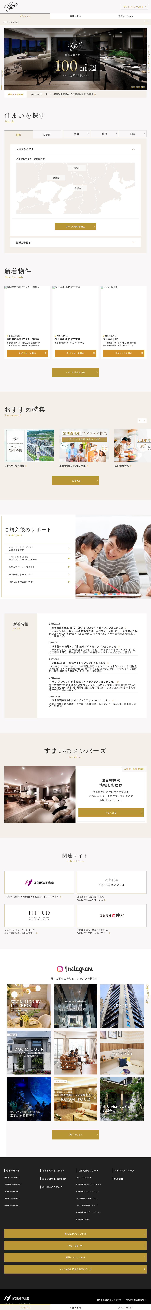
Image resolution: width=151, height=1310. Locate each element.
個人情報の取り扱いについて (109, 1300)
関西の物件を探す (12, 1177)
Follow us (75, 1134)
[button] (132, 87)
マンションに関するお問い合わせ (75, 1269)
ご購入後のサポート (88, 1170)
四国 (132, 134)
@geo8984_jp (148, 994)
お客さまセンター (84, 1177)
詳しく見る (111, 812)
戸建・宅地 (75, 16)
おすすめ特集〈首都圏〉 (54, 1178)
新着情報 (118, 1178)
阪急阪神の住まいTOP (76, 1233)
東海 (76, 134)
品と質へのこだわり (52, 1187)
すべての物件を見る (75, 372)
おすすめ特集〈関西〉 (53, 1170)
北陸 (104, 134)
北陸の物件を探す (12, 1198)
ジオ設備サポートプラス (87, 1198)
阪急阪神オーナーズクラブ (87, 1191)
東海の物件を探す (12, 1191)
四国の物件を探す (12, 1205)
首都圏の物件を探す (13, 1184)
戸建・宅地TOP (75, 1245)
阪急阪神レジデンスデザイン (89, 1212)
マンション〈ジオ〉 (11, 22)
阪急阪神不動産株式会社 (136, 1300)
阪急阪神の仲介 (83, 1219)
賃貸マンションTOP (75, 1257)
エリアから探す (25, 149)
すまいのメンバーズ (124, 1170)
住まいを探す (13, 1170)
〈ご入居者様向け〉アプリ (88, 1205)
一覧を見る (75, 480)
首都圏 (47, 134)
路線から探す (23, 242)
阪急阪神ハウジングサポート (89, 1184)
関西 (18, 134)
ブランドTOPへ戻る (133, 6)
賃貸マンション (125, 16)
